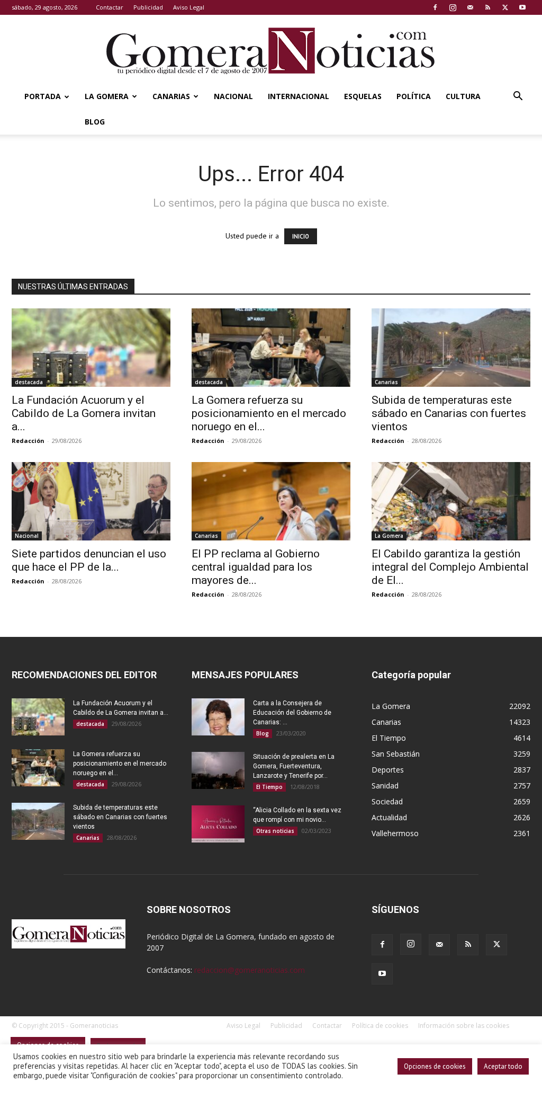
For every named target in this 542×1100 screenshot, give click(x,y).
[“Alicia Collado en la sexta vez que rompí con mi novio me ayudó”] (218, 823)
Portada (42, 96)
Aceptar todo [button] (503, 1066)
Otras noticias (275, 831)
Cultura (463, 96)
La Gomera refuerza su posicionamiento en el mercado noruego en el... (269, 413)
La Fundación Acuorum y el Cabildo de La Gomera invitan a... (84, 413)
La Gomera (107, 96)
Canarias (171, 96)
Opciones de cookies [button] (435, 1066)
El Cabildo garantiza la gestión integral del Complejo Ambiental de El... (450, 567)
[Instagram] (452, 7)
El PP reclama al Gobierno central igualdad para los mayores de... (256, 567)
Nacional (233, 96)
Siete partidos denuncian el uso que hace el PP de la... (89, 560)
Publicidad (148, 7)
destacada (29, 382)
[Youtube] (522, 7)
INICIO (300, 236)
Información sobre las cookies (463, 1025)
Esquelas (363, 96)
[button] (517, 97)
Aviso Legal (188, 7)
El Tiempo (269, 787)
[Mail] (470, 7)
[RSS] (487, 7)
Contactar (109, 7)
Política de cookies (380, 1025)
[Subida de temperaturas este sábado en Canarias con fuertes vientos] (451, 347)
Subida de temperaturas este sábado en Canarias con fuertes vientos (449, 413)
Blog (95, 122)
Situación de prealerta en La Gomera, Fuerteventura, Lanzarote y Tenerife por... (294, 766)
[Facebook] (435, 7)
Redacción (28, 441)
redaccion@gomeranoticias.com (249, 970)
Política (413, 96)
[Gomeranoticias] (271, 50)
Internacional (298, 96)
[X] (505, 7)
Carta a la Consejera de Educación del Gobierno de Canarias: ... (292, 712)
